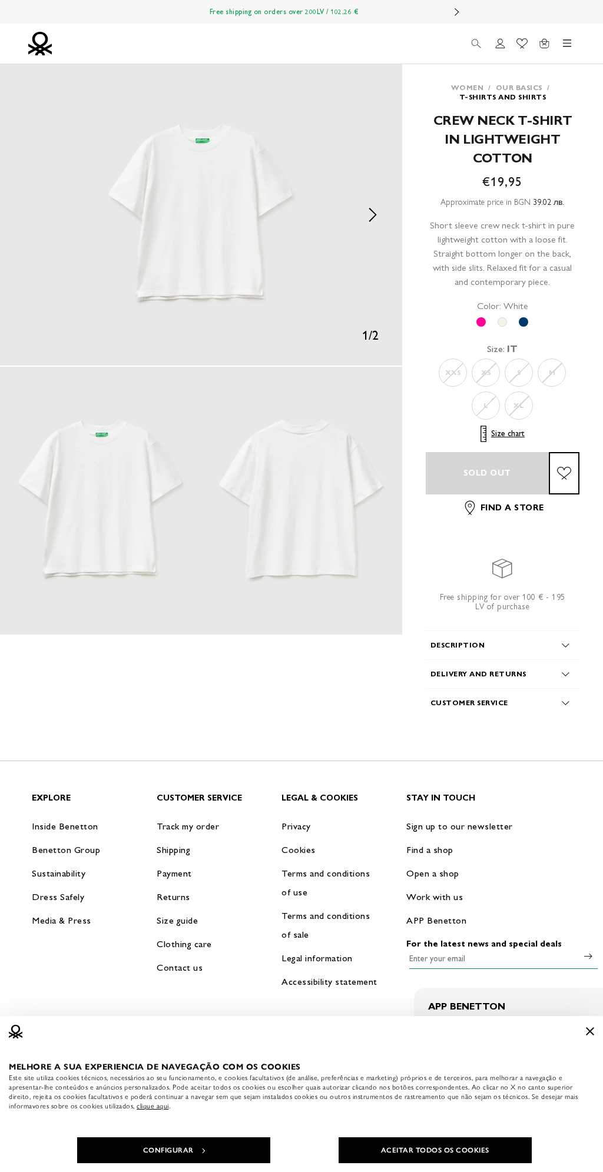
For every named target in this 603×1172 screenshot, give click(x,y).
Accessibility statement (329, 981)
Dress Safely (58, 896)
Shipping (173, 849)
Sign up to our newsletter (459, 826)
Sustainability (58, 873)
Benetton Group (66, 849)
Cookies (298, 849)
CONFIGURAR (168, 1150)
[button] (201, 215)
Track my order (188, 826)
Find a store (512, 508)
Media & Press (61, 920)
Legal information (317, 958)
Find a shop (429, 849)
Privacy (296, 826)
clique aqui (153, 1106)
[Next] (457, 11)
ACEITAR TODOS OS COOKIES (435, 1150)
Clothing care (184, 943)
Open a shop (432, 873)
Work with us (434, 896)
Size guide (177, 920)
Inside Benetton (65, 826)
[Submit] (588, 956)
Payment (174, 873)
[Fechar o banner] (590, 1031)
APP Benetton (436, 920)
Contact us (180, 967)
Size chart (508, 434)
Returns (173, 896)
